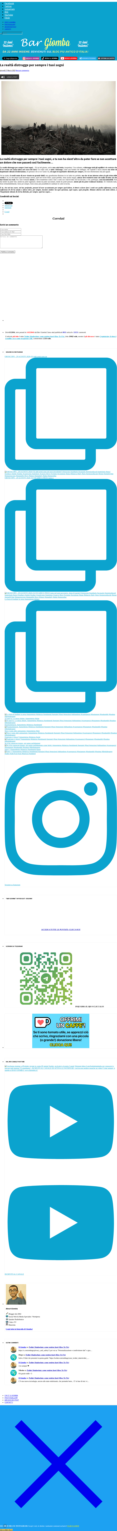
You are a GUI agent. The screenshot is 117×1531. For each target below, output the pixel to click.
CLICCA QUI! (73, 1526)
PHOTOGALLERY (10, 24)
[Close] (58, 1522)
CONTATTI (8, 29)
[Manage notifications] (5, 1526)
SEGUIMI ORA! (6, 1530)
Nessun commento (22, 70)
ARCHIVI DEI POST (10, 27)
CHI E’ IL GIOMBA (10, 22)
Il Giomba (22, 1347)
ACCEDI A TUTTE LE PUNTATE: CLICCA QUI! (60, 930)
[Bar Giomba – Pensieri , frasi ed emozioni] (45, 53)
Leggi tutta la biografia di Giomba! (19, 1329)
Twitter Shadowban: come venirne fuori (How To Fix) (44, 336)
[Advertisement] (58, 271)
